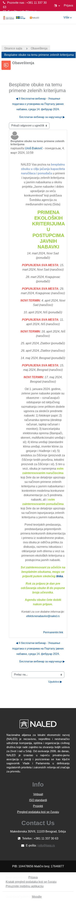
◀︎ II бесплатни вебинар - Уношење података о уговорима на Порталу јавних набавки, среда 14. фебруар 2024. (38, 104)
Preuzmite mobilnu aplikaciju (25, 886)
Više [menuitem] (66, 17)
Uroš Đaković (34, 148)
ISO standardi (38, 800)
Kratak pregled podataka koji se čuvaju (31, 881)
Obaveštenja (39, 48)
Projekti (38, 806)
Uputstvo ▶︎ (55, 681)
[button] (57, 5)
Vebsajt (38, 794)
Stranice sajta (13, 48)
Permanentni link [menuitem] (53, 632)
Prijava (68, 5)
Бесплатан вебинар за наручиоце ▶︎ (42, 117)
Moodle (37, 896)
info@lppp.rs (28, 11)
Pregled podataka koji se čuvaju (38, 811)
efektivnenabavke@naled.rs (43, 616)
